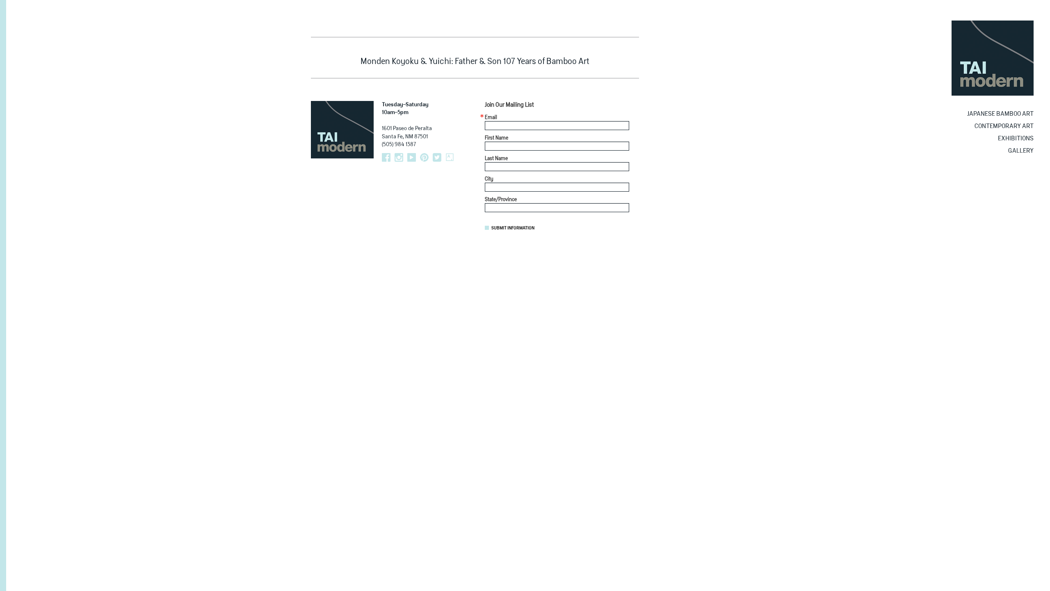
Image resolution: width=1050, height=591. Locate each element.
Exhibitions (1016, 138)
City (489, 179)
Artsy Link (449, 157)
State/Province (501, 199)
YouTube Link (411, 157)
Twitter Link (437, 157)
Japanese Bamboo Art (1000, 114)
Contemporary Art (1004, 126)
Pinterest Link (424, 157)
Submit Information (512, 228)
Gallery (1021, 151)
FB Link (386, 157)
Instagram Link (399, 157)
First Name (496, 138)
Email (491, 117)
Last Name (496, 158)
